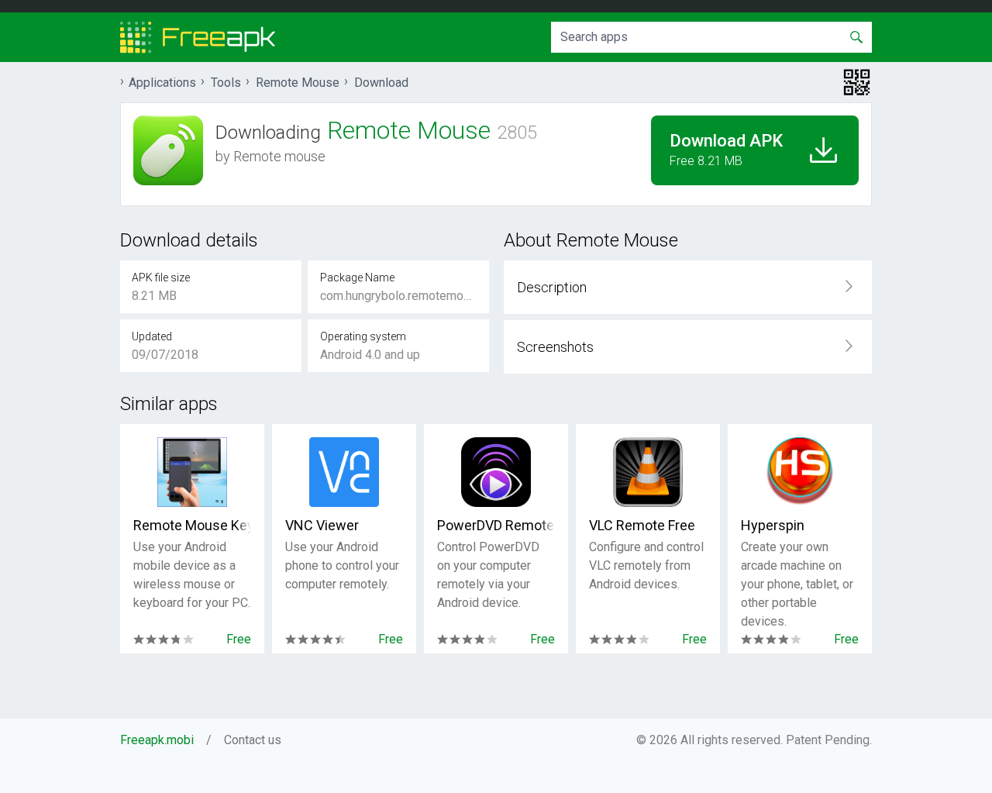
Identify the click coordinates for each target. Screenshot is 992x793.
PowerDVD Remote (495, 525)
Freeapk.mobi (157, 740)
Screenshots (555, 347)
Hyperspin (772, 525)
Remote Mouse (297, 82)
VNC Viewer (322, 525)
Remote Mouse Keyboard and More (192, 525)
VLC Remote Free (642, 525)
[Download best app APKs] (198, 37)
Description (552, 287)
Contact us (252, 740)
